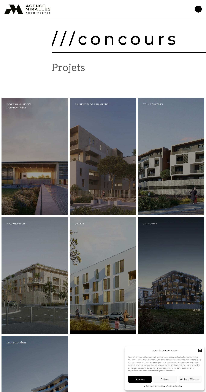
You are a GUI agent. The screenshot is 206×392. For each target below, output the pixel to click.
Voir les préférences (190, 379)
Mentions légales (174, 386)
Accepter (139, 379)
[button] (199, 350)
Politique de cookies (155, 386)
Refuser (165, 379)
